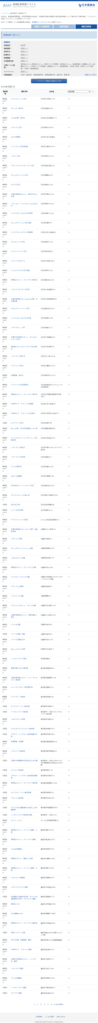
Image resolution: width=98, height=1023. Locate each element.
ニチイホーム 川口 (18, 327)
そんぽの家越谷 (16, 849)
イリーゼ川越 (15, 624)
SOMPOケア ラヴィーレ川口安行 (23, 413)
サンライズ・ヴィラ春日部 (20, 706)
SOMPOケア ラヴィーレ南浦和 (22, 404)
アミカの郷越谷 (16, 978)
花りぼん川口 (15, 504)
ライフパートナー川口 (19, 251)
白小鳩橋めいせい (17, 913)
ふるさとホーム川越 (18, 558)
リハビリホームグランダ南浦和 (22, 232)
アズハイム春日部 (17, 798)
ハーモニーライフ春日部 (19, 712)
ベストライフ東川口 (18, 447)
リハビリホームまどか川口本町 (22, 213)
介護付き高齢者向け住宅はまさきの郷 (24, 760)
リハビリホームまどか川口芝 (21, 318)
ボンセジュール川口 (18, 242)
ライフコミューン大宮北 (19, 520)
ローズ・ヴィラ (16, 820)
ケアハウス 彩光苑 (18, 697)
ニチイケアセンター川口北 (20, 289)
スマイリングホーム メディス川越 (23, 605)
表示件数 (4, 87)
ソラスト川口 (15, 156)
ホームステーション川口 (19, 175)
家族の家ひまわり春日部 (19, 668)
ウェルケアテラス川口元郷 (20, 270)
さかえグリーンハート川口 (20, 308)
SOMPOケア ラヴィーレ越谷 (21, 949)
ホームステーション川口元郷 (21, 223)
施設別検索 (13, 13)
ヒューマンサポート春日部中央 (22, 687)
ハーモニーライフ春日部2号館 (21, 815)
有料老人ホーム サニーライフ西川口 (24, 280)
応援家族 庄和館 (17, 741)
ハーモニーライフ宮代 (19, 659)
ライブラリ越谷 (16, 993)
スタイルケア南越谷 (18, 877)
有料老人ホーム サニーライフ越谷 (23, 839)
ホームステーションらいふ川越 (22, 548)
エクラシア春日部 (17, 770)
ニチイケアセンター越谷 (19, 887)
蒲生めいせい (15, 904)
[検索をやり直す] (91, 75)
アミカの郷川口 (16, 466)
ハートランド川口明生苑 (19, 146)
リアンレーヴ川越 (17, 596)
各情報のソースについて (40, 22)
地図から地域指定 (42, 27)
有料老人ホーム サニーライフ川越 (23, 567)
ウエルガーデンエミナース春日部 (22, 729)
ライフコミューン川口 (19, 99)
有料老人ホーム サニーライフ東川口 (24, 394)
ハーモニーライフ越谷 (19, 987)
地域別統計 (64, 27)
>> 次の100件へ (58, 1004)
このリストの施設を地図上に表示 (49, 81)
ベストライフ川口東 (18, 457)
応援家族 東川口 (17, 375)
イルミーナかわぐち (18, 261)
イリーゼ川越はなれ (18, 639)
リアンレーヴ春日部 (18, 751)
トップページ (5, 13)
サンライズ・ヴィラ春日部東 (21, 792)
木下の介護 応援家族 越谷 (21, 940)
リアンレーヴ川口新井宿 (19, 385)
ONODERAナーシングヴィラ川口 (22, 485)
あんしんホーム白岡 (18, 649)
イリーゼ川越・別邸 (18, 634)
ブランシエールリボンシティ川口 (22, 165)
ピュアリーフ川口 (17, 423)
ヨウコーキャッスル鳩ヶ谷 (20, 495)
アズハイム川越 (16, 539)
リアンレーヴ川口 (17, 366)
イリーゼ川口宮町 (17, 510)
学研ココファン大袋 (18, 932)
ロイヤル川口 (15, 184)
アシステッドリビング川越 (20, 577)
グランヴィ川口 (16, 127)
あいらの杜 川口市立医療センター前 (24, 428)
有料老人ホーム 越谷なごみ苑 (22, 858)
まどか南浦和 (15, 137)
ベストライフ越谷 (17, 968)
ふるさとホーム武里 (18, 719)
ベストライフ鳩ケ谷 (18, 356)
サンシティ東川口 (17, 108)
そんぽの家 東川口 (18, 118)
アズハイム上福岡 (17, 586)
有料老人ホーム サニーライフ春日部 (24, 783)
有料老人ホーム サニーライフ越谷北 (24, 923)
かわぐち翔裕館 (16, 476)
